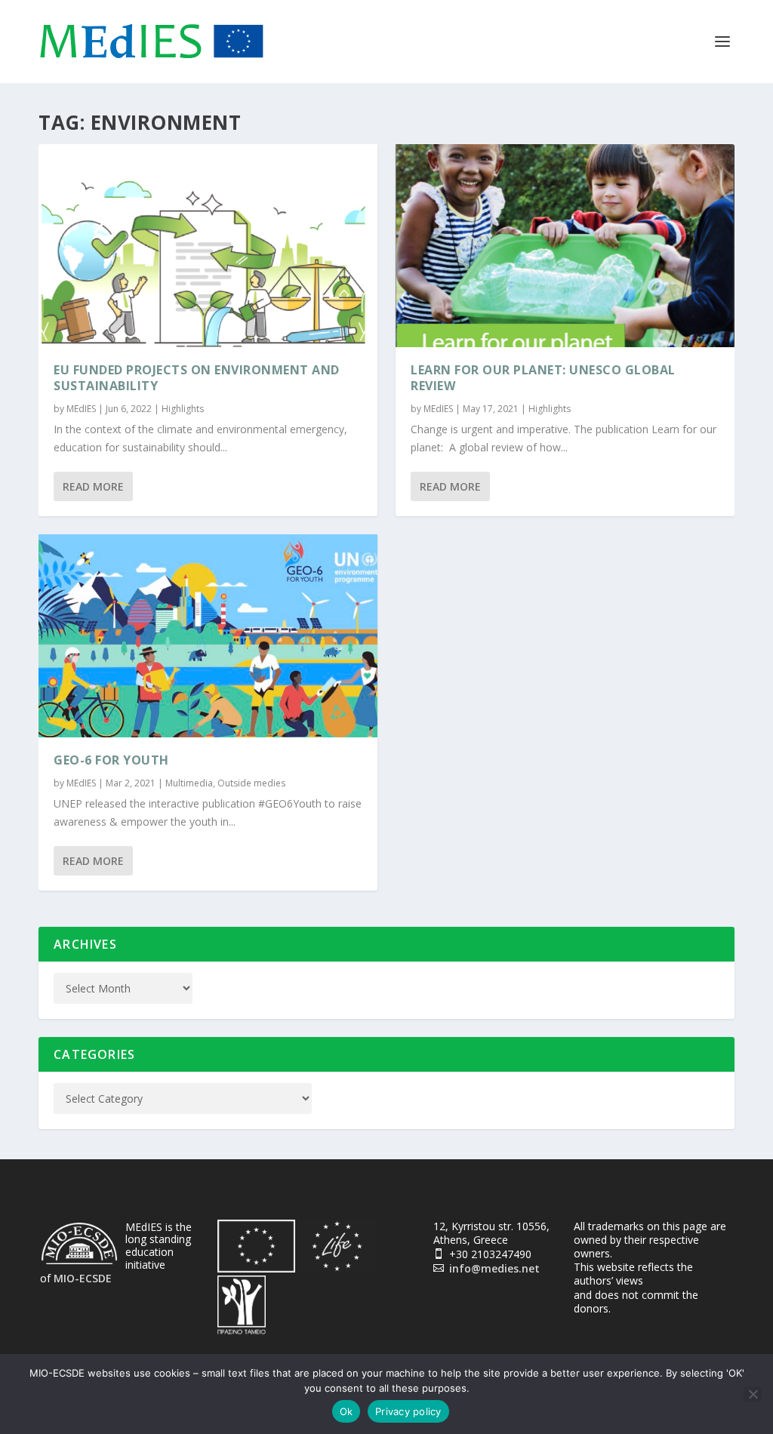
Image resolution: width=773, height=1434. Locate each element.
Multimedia (189, 783)
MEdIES (81, 408)
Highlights (183, 408)
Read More (93, 486)
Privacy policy (408, 1411)
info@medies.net (494, 1268)
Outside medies (251, 783)
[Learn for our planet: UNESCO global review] (565, 245)
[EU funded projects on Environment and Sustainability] (207, 245)
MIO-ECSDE (83, 1278)
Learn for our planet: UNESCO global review (543, 378)
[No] (753, 1394)
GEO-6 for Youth (111, 760)
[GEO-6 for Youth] (207, 635)
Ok (346, 1411)
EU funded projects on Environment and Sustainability (197, 378)
